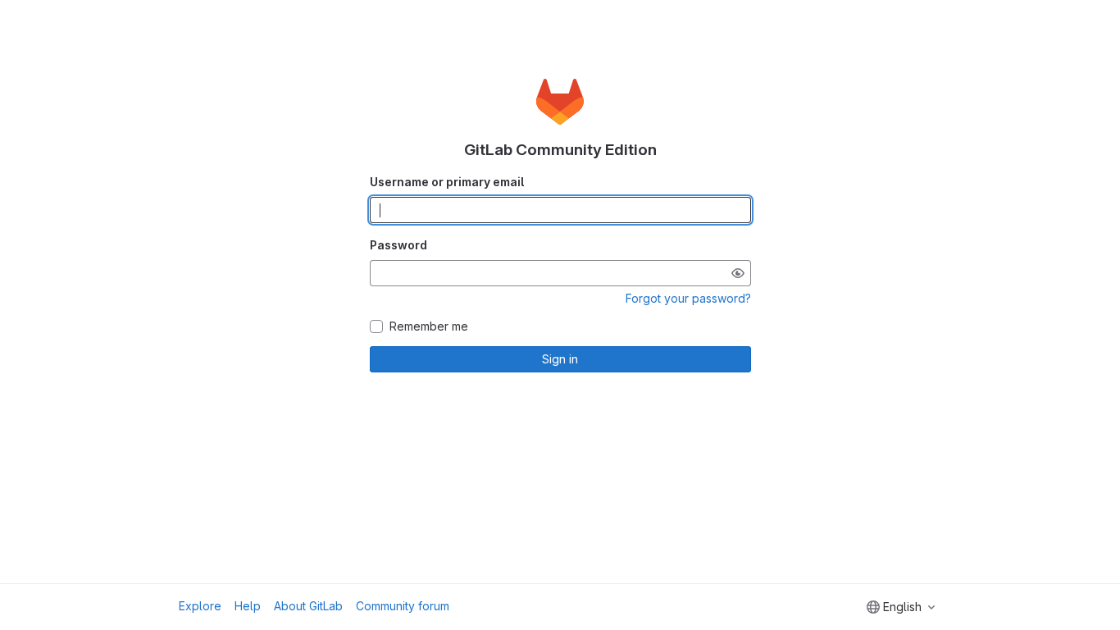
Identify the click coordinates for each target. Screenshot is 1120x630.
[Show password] (738, 273)
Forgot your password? (688, 298)
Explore (200, 606)
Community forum (402, 606)
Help (247, 606)
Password (398, 245)
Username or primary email (447, 182)
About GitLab (308, 606)
